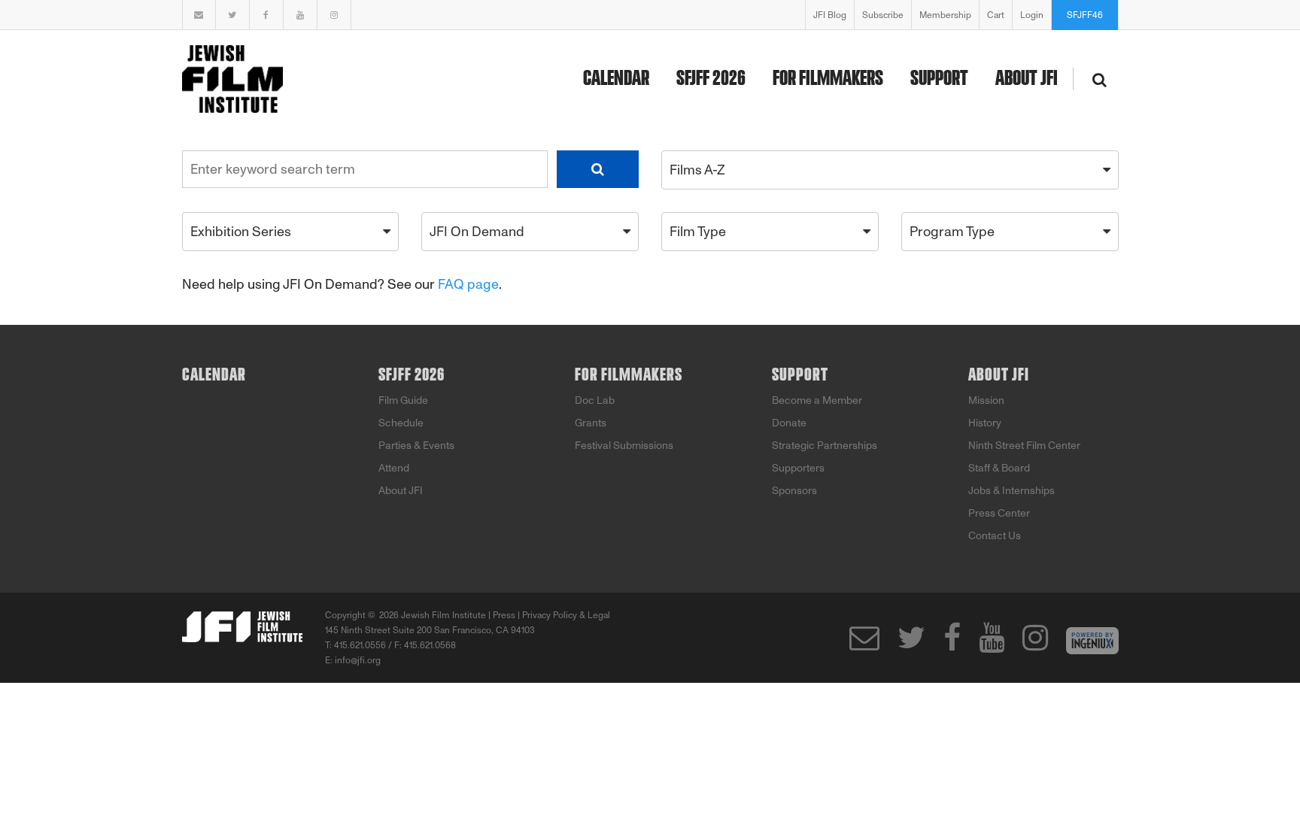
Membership (945, 15)
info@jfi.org (358, 660)
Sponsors (794, 490)
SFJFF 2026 (711, 78)
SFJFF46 (1085, 15)
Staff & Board (999, 468)
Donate (789, 423)
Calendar (616, 78)
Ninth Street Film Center (1024, 445)
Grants (590, 423)
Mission (986, 400)
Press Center (999, 513)
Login (1031, 15)
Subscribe (883, 15)
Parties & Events (416, 445)
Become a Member (817, 400)
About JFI (1026, 78)
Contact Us (994, 535)
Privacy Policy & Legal (566, 615)
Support (939, 78)
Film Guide (403, 400)
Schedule (401, 423)
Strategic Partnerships (824, 445)
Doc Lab (595, 400)
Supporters (798, 468)
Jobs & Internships (1011, 490)
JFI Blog (829, 15)
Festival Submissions (624, 445)
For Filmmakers (828, 78)
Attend (393, 468)
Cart (995, 15)
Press (504, 615)
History (984, 423)
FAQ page (468, 284)
